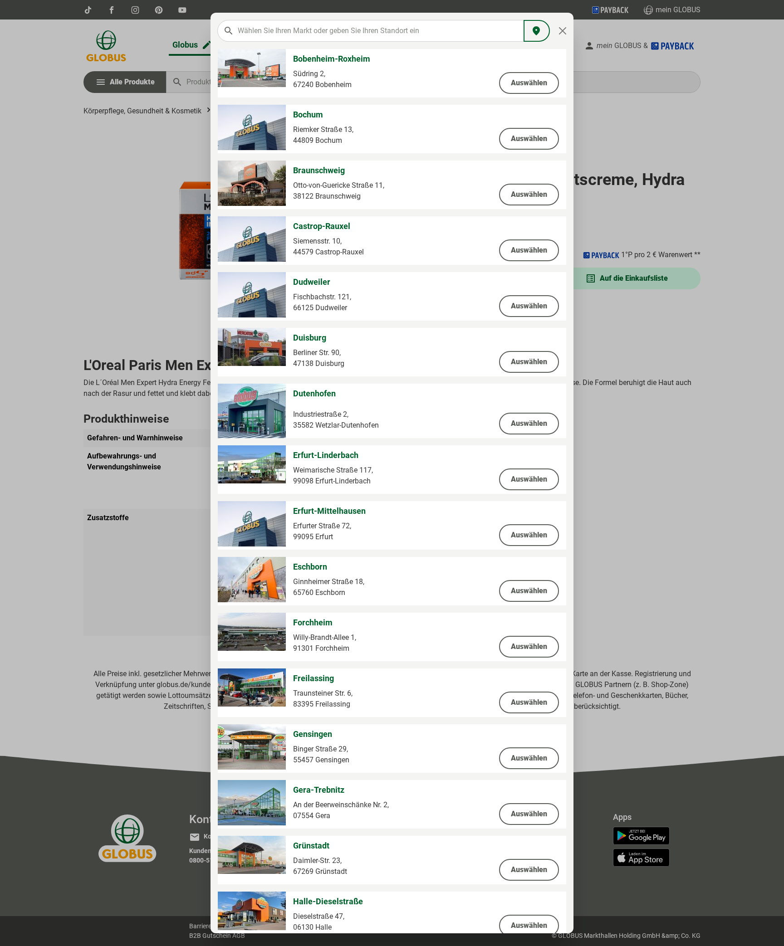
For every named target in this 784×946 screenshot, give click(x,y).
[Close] (562, 31)
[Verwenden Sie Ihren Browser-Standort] (537, 31)
